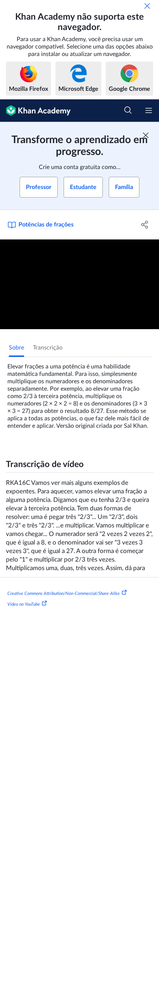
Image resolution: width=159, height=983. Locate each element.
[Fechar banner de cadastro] (145, 135)
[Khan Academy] (35, 111)
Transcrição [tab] (47, 348)
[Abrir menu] (148, 110)
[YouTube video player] (79, 284)
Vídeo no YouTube (23, 604)
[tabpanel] (79, 393)
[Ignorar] (147, 6)
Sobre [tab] (16, 348)
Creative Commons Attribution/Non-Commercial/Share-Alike (63, 593)
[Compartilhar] (145, 224)
